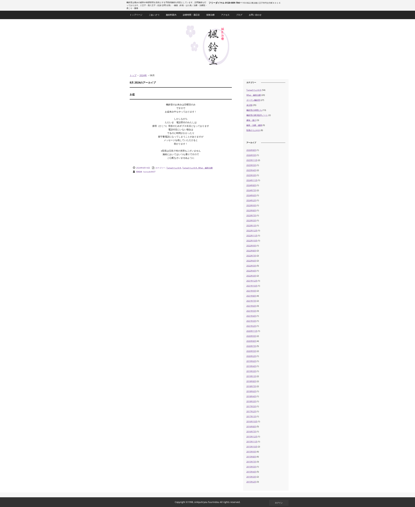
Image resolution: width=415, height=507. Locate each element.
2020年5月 (251, 351)
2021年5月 (251, 311)
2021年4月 (251, 316)
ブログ (239, 14)
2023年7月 (251, 215)
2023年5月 (251, 220)
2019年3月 (251, 371)
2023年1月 (251, 225)
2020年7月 (251, 346)
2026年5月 (251, 155)
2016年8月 (251, 426)
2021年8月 (251, 296)
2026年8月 (251, 150)
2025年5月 (251, 165)
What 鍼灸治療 (253, 95)
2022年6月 (251, 260)
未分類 (249, 105)
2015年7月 (251, 461)
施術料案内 (171, 14)
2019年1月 (251, 376)
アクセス (225, 14)
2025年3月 (251, 175)
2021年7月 (251, 301)
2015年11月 (251, 441)
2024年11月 (251, 180)
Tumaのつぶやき (173, 167)
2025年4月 (251, 170)
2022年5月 (251, 265)
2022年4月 (251, 270)
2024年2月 (251, 200)
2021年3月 (251, 321)
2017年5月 (251, 406)
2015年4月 (251, 471)
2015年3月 (251, 476)
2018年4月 (251, 396)
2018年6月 (251, 391)
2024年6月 (251, 195)
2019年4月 (251, 366)
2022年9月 (251, 245)
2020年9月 (251, 336)
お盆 (132, 94)
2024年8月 (251, 185)
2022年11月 (251, 235)
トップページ (136, 14)
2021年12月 (251, 280)
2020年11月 (251, 331)
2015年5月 (251, 466)
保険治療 (210, 14)
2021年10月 (251, 285)
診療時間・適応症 (191, 14)
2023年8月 (251, 210)
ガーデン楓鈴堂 (253, 100)
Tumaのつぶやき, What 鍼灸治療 (197, 167)
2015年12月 (251, 436)
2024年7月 (251, 190)
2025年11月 (251, 160)
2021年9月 (251, 290)
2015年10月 (251, 446)
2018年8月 (251, 381)
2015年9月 (251, 451)
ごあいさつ (154, 14)
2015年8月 (251, 456)
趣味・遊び (251, 120)
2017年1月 (251, 416)
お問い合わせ (255, 14)
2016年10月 (251, 421)
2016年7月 (251, 431)
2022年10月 (251, 240)
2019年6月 (251, 361)
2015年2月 (251, 481)
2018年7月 (251, 386)
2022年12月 (251, 230)
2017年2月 (251, 411)
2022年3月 (251, 275)
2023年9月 (251, 205)
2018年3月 (251, 401)
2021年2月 (251, 326)
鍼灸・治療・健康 (254, 125)
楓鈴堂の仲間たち (254, 110)
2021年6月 (251, 306)
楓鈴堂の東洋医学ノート (257, 115)
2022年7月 (251, 255)
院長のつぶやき (253, 130)
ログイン (279, 502)
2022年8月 (251, 250)
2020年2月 (251, 356)
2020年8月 (251, 341)
